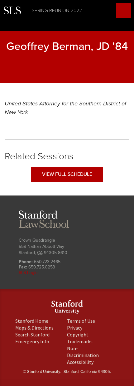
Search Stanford (32, 334)
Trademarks (80, 341)
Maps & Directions (34, 328)
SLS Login (28, 272)
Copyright (78, 334)
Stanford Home (31, 321)
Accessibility (80, 362)
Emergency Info (32, 341)
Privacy (74, 328)
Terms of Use (81, 321)
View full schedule (67, 174)
